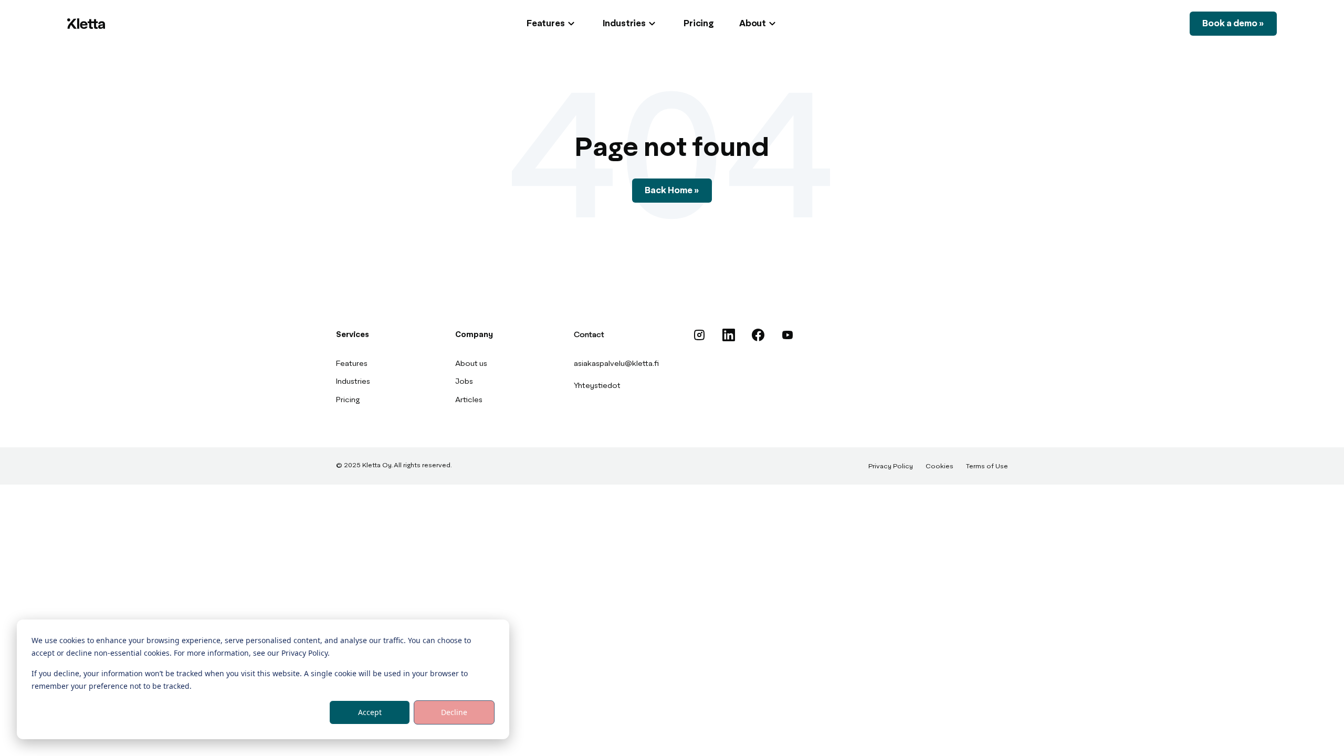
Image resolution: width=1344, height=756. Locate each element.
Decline (454, 712)
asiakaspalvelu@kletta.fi (616, 364)
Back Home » (672, 190)
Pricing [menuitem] (348, 400)
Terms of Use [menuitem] (987, 467)
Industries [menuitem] (353, 381)
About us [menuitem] (471, 364)
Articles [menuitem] (468, 400)
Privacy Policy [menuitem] (890, 467)
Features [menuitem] (352, 364)
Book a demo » (1233, 23)
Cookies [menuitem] (939, 467)
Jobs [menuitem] (464, 381)
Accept (370, 712)
